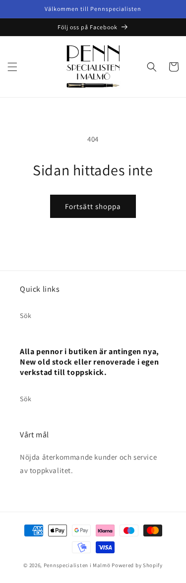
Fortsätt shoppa (93, 206)
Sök (26, 315)
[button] (12, 67)
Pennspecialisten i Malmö (77, 565)
